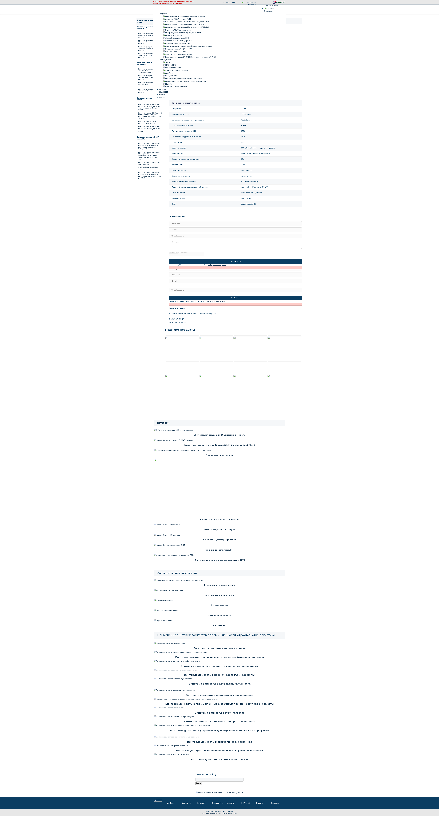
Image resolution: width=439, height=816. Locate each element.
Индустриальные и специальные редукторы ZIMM (219, 560)
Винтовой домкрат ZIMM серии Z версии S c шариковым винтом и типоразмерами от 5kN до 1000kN (150, 107)
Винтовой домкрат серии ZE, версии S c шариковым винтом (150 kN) (178, 364)
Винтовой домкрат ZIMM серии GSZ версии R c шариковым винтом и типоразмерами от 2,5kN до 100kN (149, 146)
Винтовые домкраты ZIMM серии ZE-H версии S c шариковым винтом (150, 91)
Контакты (275, 803)
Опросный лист (219, 625)
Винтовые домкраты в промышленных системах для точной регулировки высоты (219, 703)
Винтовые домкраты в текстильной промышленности (219, 721)
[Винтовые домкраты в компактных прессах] (171, 754)
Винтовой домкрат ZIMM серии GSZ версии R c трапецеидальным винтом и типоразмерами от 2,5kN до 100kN (149, 165)
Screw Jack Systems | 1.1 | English (219, 530)
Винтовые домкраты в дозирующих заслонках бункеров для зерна (219, 657)
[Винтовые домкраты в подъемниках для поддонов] (174, 690)
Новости (259, 803)
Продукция (201, 803)
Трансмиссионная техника (219, 455)
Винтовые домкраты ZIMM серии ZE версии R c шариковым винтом (150, 42)
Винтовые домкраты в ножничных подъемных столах (219, 674)
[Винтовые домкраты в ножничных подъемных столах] (175, 670)
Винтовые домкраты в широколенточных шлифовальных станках (219, 750)
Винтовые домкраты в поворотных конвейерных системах (219, 666)
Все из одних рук (219, 605)
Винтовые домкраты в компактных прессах (219, 759)
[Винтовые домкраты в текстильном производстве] (174, 717)
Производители (217, 803)
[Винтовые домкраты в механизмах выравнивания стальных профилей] (182, 725)
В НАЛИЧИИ (245, 803)
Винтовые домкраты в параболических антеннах (219, 741)
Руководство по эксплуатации (219, 585)
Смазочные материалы (219, 615)
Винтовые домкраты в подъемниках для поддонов (219, 695)
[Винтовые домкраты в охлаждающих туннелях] (173, 679)
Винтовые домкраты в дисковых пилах (219, 648)
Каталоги (163, 422)
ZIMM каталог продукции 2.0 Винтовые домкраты (219, 435)
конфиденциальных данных (217, 265)
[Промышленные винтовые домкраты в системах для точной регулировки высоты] (186, 699)
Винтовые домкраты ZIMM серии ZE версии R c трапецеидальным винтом (150, 35)
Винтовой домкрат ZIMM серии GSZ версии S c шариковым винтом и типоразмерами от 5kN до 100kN (149, 175)
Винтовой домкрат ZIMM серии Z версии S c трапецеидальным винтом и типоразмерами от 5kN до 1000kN (150, 115)
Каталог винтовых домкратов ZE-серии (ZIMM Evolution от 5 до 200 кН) (219, 445)
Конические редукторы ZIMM (219, 550)
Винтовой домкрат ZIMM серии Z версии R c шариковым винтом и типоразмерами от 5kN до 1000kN (150, 129)
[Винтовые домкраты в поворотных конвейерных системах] (177, 661)
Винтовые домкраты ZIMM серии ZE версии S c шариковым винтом (150, 55)
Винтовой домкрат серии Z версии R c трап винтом (147, 122)
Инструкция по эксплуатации (219, 595)
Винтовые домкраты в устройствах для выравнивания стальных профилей (219, 730)
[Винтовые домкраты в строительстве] (169, 708)
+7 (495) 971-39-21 (230, 2)
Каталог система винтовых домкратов (219, 520)
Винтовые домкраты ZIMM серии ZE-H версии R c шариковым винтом (150, 77)
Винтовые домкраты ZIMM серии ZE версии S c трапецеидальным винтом (150, 48)
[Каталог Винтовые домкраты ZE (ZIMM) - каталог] (173, 440)
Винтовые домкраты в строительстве (219, 712)
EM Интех (170, 803)
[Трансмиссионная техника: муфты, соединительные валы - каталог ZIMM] (182, 450)
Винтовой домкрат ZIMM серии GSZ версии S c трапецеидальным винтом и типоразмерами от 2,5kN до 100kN (149, 155)
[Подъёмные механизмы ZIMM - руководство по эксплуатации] (178, 580)
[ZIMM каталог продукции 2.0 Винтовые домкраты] (174, 430)
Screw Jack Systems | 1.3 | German (219, 540)
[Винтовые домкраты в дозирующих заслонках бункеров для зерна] (180, 652)
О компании (186, 803)
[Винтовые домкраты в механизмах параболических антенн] (177, 737)
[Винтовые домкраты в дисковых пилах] (169, 643)
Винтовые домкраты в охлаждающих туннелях (219, 683)
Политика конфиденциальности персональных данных (219, 813)
